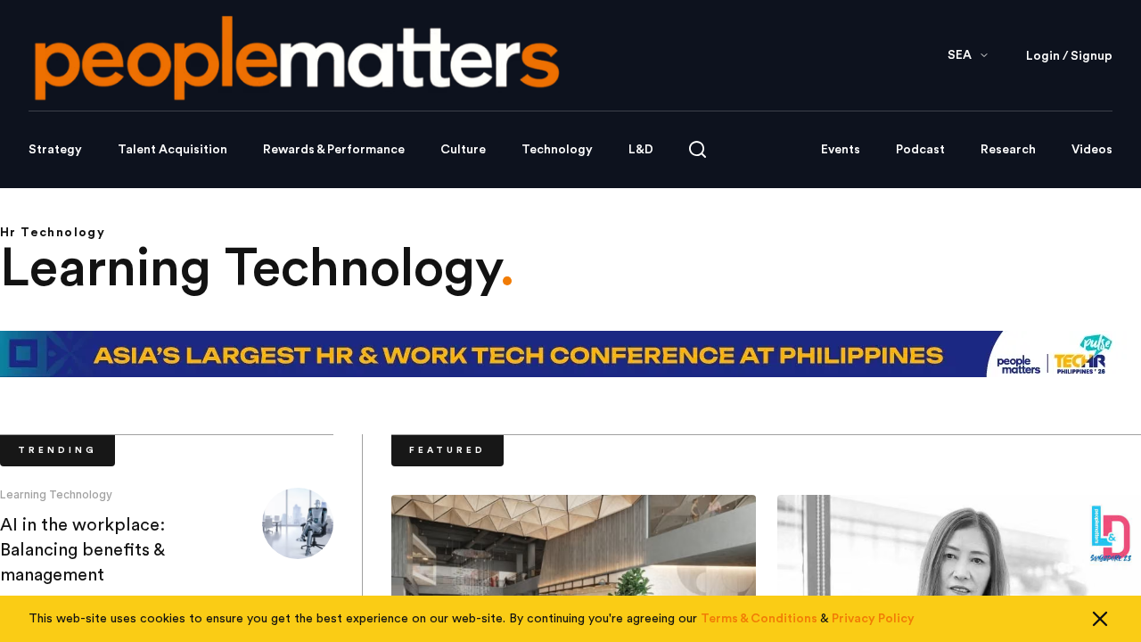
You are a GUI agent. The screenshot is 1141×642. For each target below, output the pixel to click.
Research (1008, 150)
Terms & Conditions (759, 619)
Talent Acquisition (172, 150)
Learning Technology (56, 494)
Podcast (920, 150)
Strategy (55, 150)
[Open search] (697, 149)
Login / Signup (1069, 56)
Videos (1091, 150)
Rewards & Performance (334, 150)
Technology (557, 150)
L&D (640, 150)
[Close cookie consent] (1100, 618)
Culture (463, 150)
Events (840, 150)
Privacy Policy (873, 619)
